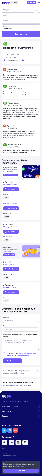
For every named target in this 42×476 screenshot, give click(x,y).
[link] (10, 175)
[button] (4, 430)
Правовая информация (9, 455)
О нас (3, 448)
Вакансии (4, 451)
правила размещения (21, 355)
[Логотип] (6, 2)
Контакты (4, 453)
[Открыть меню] (39, 2)
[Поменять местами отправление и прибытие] (36, 12)
